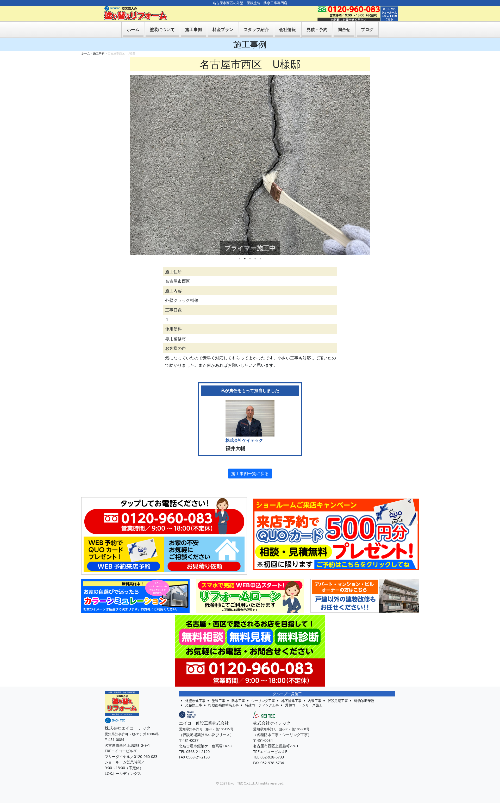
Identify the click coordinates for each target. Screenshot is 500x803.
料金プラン (223, 29)
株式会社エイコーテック (128, 728)
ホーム (133, 29)
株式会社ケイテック (272, 723)
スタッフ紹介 (256, 29)
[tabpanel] (250, 165)
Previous (126, 164)
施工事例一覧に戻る (250, 473)
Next (373, 164)
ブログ (367, 29)
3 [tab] (250, 258)
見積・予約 (317, 29)
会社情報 (287, 29)
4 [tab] (255, 258)
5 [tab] (260, 258)
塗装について (162, 29)
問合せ (344, 29)
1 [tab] (239, 258)
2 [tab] (244, 258)
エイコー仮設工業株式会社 (204, 723)
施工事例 (193, 29)
